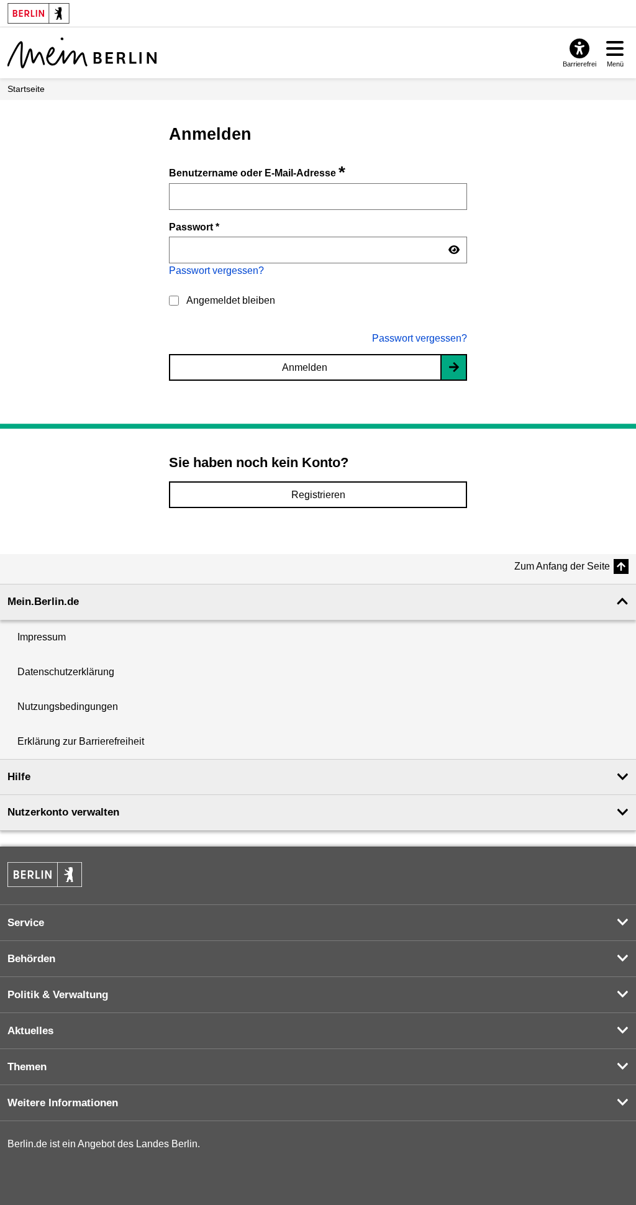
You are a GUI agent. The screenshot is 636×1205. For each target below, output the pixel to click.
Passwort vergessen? (216, 270)
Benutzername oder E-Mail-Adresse (257, 173)
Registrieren (318, 494)
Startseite (26, 89)
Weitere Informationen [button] (62, 1103)
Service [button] (25, 923)
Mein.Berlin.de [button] (43, 601)
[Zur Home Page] (82, 52)
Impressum (41, 637)
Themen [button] (27, 1067)
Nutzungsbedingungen (67, 706)
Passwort (194, 226)
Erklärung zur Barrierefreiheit (80, 741)
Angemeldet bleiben (230, 300)
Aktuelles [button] (30, 1031)
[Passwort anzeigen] (454, 250)
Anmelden (304, 367)
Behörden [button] (31, 959)
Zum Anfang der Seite (562, 566)
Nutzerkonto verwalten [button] (63, 812)
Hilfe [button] (18, 777)
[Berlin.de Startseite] (44, 874)
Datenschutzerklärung (65, 671)
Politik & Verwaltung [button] (57, 995)
